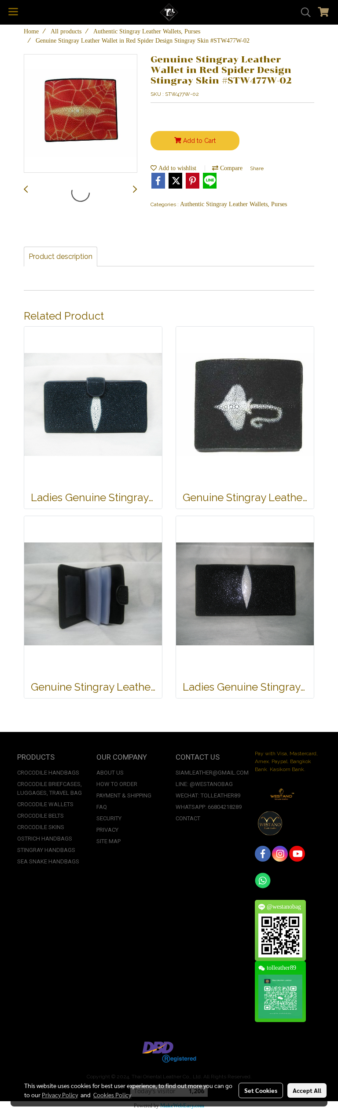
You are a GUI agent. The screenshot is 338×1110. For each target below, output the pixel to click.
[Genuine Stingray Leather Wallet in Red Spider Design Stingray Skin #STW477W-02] (80, 114)
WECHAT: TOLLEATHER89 (208, 795)
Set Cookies (260, 1090)
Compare (230, 168)
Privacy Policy (60, 1095)
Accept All (307, 1090)
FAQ (101, 807)
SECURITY (108, 818)
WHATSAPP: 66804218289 (209, 807)
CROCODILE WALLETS (45, 804)
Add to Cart (198, 140)
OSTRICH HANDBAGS (44, 838)
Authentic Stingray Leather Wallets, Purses (233, 204)
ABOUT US (110, 772)
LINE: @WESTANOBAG (204, 784)
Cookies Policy (112, 1095)
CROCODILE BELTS (40, 815)
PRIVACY (107, 829)
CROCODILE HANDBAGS (48, 772)
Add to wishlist (176, 168)
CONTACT (188, 818)
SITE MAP (108, 841)
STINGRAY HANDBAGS (46, 850)
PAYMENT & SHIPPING (123, 795)
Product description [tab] (60, 256)
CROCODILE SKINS (40, 827)
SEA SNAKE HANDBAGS (48, 861)
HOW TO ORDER (116, 784)
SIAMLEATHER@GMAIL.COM (212, 772)
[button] (303, 12)
